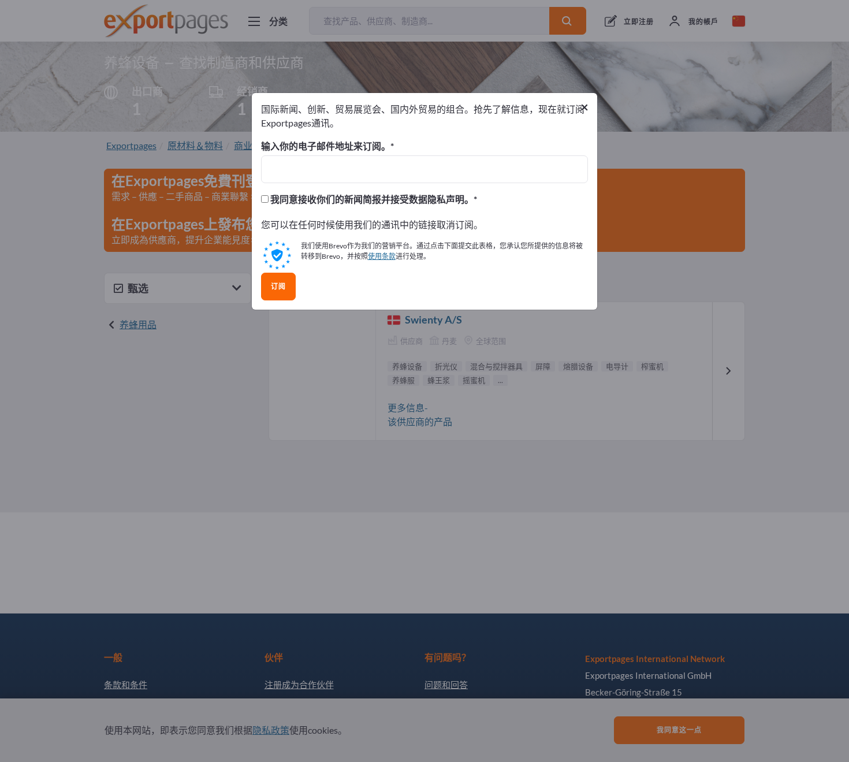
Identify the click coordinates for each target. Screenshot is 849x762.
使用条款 (382, 256)
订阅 (278, 286)
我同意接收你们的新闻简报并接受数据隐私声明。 (371, 199)
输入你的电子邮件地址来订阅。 (325, 146)
